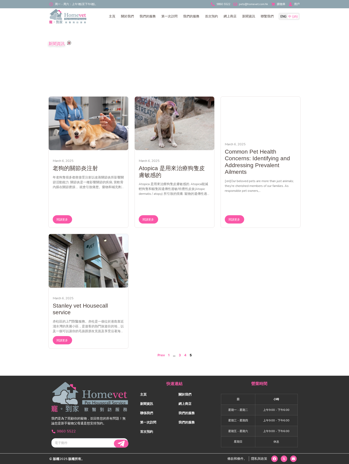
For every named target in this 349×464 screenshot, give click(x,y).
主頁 (112, 16)
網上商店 (230, 16)
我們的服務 (148, 16)
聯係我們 (146, 413)
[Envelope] (293, 459)
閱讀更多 (62, 219)
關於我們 (127, 16)
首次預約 (211, 16)
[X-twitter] (284, 459)
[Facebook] (274, 459)
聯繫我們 (267, 16)
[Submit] (121, 444)
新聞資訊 (248, 16)
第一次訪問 (169, 16)
